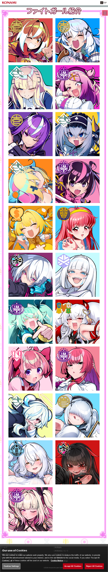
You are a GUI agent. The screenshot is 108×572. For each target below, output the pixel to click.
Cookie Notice (57, 561)
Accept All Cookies (72, 566)
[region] (54, 559)
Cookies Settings (11, 566)
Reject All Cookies (94, 566)
